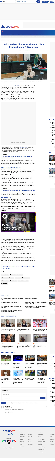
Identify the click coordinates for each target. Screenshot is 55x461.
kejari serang (4, 283)
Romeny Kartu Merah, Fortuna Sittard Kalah (30, 379)
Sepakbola (22, 442)
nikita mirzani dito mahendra (22, 277)
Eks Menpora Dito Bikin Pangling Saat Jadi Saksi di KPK (12, 299)
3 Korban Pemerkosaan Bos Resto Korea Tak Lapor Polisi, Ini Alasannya (23, 331)
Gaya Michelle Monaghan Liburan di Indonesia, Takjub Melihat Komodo (41, 380)
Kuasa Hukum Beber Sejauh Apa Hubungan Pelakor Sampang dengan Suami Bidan (24, 346)
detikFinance (22, 436)
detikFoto (30, 442)
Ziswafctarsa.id (41, 446)
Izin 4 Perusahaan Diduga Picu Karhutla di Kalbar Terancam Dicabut (5, 380)
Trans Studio (40, 442)
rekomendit (40, 451)
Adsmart (4, 36)
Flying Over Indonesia (42, 447)
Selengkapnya (44, 316)
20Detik (29, 441)
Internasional (21, 34)
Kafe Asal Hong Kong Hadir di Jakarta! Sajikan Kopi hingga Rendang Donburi (29, 365)
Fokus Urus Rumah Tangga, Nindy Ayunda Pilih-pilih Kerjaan (11, 307)
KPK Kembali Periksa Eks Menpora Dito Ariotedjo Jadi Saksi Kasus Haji (36, 303)
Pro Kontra (47, 34)
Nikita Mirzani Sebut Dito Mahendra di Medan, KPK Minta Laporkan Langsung (17, 157)
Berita (7, 34)
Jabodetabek (13, 34)
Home (3, 34)
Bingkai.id (40, 444)
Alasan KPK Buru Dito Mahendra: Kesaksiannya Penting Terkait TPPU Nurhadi (19, 267)
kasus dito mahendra (23, 280)
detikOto (21, 444)
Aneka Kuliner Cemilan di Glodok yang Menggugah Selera (42, 365)
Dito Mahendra (18, 86)
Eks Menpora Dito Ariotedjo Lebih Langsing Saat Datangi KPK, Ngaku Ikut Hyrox (35, 307)
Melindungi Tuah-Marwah (46, 36)
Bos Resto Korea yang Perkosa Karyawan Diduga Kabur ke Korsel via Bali (8, 331)
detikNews (3, 39)
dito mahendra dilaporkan (7, 277)
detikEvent (40, 437)
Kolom (35, 34)
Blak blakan (41, 34)
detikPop (30, 446)
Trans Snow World (41, 441)
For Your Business (41, 449)
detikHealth (30, 436)
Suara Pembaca (23, 36)
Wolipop (29, 437)
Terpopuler (10, 36)
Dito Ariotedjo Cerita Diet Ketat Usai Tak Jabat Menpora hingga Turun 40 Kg (11, 311)
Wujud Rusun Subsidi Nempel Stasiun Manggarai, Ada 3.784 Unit (39, 346)
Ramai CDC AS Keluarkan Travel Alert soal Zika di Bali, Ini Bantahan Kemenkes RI (18, 381)
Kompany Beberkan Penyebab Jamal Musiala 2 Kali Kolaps (40, 330)
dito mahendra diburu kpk (16, 274)
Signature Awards (41, 439)
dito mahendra (4, 274)
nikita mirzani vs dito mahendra (8, 280)
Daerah (16, 36)
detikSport (22, 441)
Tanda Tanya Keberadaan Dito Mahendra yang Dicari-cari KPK (19, 190)
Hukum (26, 34)
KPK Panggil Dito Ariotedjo (31, 298)
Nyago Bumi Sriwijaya (34, 36)
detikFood (30, 434)
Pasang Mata (40, 434)
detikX (31, 34)
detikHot (21, 439)
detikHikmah (30, 444)
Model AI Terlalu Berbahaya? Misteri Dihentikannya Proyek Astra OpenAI (18, 365)
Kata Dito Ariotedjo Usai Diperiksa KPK (9, 302)
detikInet (21, 437)
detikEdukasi (22, 434)
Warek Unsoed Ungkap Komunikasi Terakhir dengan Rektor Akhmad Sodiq (7, 346)
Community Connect (42, 452)
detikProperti (22, 446)
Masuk (51, 1)
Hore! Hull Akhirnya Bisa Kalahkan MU (5, 364)
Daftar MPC (45, 1)
